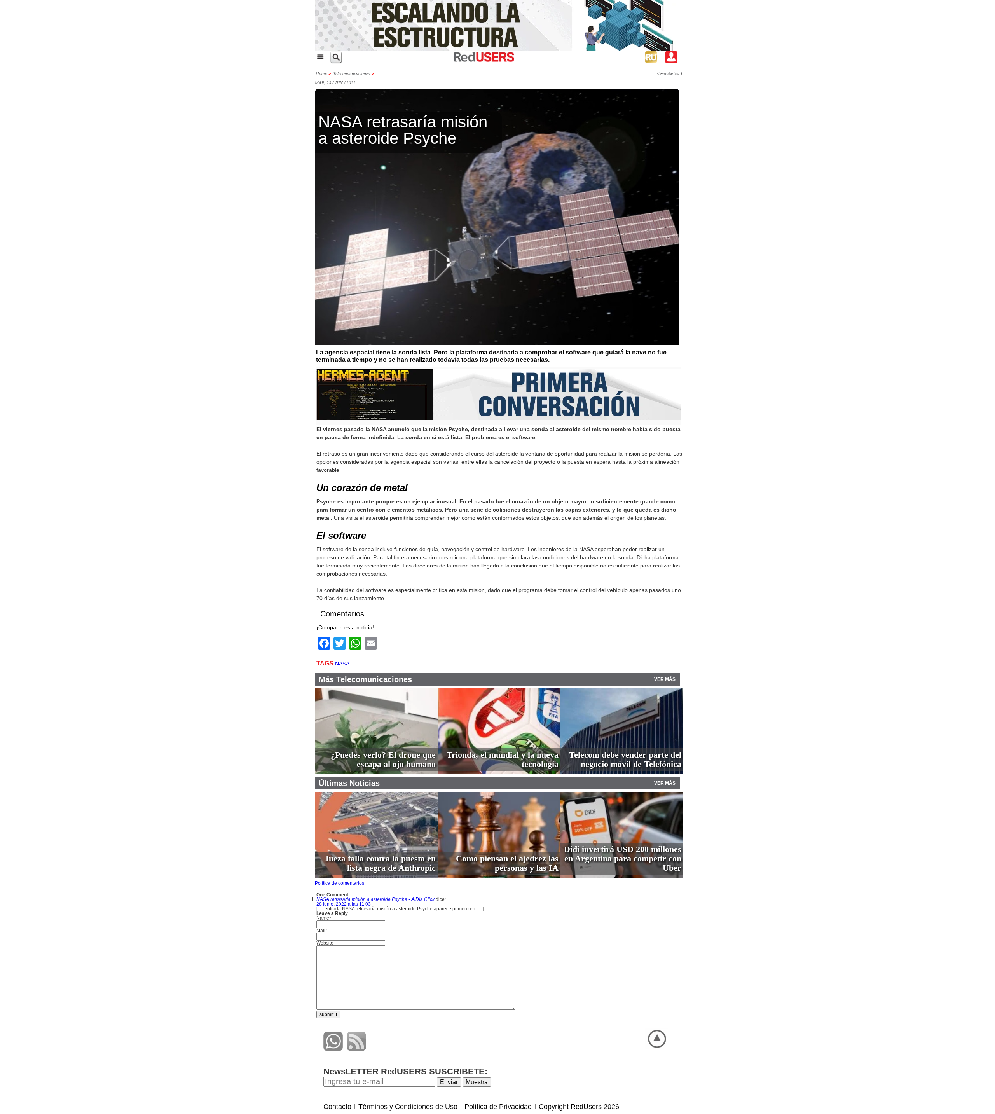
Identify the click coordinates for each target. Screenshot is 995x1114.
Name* (323, 918)
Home (321, 73)
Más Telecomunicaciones (365, 679)
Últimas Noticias (349, 783)
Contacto (337, 1106)
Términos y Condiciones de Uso (407, 1106)
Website (324, 943)
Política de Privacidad (498, 1106)
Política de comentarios (339, 883)
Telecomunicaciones (351, 73)
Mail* (321, 930)
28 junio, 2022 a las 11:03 (343, 904)
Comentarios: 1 (670, 73)
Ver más (665, 679)
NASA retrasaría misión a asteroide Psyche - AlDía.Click (375, 899)
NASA (342, 663)
